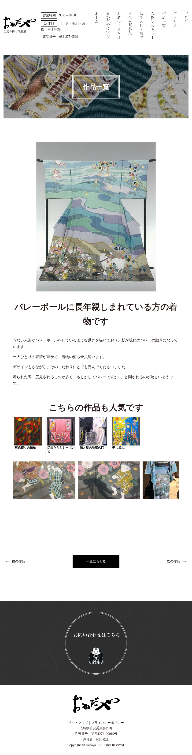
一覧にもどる (96, 561)
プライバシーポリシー (107, 723)
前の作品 (18, 561)
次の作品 (173, 561)
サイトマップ (78, 723)
